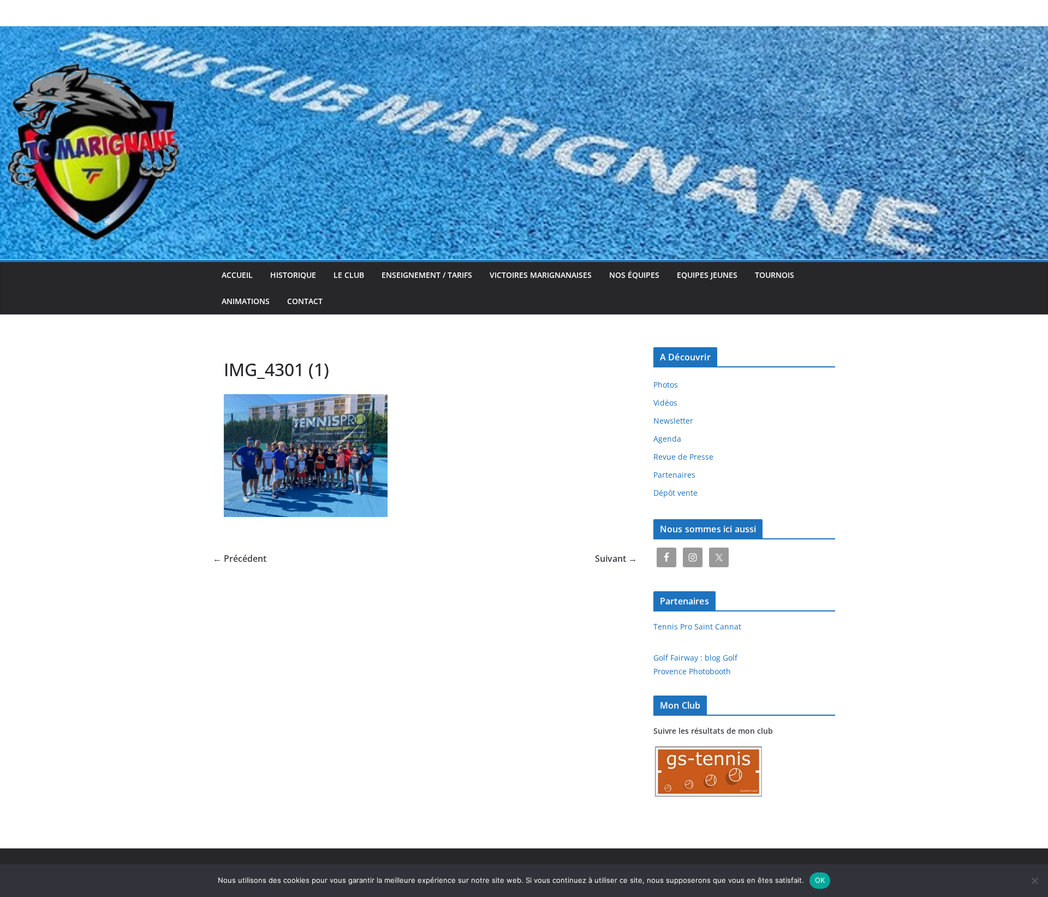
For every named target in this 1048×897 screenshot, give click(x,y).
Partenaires (674, 475)
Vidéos (665, 402)
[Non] (1034, 880)
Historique (293, 275)
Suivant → (616, 559)
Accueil (237, 275)
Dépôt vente (675, 493)
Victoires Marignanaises (541, 275)
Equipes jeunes (707, 275)
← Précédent (239, 559)
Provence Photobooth (692, 671)
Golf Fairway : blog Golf (695, 657)
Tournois (774, 275)
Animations (246, 301)
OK (820, 880)
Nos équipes (634, 275)
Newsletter (673, 420)
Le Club (349, 275)
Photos (665, 384)
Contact (305, 301)
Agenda (667, 438)
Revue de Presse (683, 457)
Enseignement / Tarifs (427, 275)
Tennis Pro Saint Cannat (697, 626)
